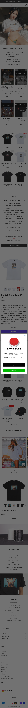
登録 (14, 365)
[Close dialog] (25, 336)
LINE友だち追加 (14, 370)
